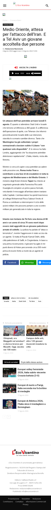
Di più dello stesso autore (31, 362)
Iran (39, 301)
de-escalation (33, 298)
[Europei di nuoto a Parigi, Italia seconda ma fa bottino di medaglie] (9, 388)
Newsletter (26, 499)
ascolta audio (12, 73)
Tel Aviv (32, 301)
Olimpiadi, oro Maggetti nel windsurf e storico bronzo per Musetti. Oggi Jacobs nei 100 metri (14, 344)
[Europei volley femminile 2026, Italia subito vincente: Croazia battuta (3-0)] (9, 372)
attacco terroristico (18, 298)
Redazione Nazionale (14, 49)
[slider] (37, 73)
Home (5, 20)
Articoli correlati (11, 362)
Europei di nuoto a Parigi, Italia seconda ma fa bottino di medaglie (32, 388)
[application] (25, 73)
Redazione (37, 499)
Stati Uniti (22, 301)
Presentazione (13, 499)
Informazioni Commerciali (36, 501)
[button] (47, 5)
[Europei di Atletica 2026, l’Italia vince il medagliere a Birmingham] (9, 404)
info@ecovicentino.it (30, 491)
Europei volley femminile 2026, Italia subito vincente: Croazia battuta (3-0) (32, 372)
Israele (6, 301)
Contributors (8, 501)
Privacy (25, 504)
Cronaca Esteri (15, 20)
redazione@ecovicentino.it (30, 488)
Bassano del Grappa (34, 335)
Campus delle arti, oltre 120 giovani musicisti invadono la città (36, 342)
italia (14, 301)
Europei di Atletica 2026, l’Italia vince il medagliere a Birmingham (32, 404)
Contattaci (19, 501)
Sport (6, 335)
